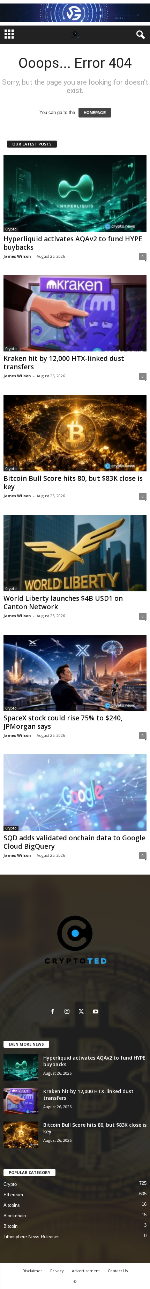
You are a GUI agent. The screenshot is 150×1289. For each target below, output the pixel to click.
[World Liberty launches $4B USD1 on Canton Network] (75, 553)
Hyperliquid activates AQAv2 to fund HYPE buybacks (72, 243)
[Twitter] (83, 1012)
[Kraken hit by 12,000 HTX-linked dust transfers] (75, 313)
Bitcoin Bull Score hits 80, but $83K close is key (73, 482)
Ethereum (13, 1194)
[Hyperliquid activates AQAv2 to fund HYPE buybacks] (75, 193)
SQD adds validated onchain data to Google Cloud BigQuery (74, 842)
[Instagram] (68, 1012)
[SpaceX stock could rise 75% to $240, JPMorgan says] (75, 673)
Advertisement (86, 1270)
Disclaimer (32, 1270)
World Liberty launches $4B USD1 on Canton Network (63, 602)
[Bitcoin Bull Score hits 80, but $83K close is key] (75, 433)
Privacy (57, 1270)
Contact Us (118, 1270)
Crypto (11, 229)
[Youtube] (96, 1012)
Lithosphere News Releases (31, 1236)
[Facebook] (54, 1012)
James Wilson (17, 256)
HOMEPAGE (95, 113)
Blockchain (14, 1215)
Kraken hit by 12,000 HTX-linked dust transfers (63, 362)
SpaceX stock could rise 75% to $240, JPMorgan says (62, 722)
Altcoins (11, 1205)
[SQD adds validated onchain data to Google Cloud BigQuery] (75, 792)
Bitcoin (10, 1226)
